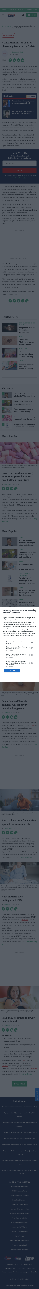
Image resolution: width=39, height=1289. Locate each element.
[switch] (31, 648)
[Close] (35, 611)
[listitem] (19, 642)
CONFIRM (12, 670)
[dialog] (19, 644)
